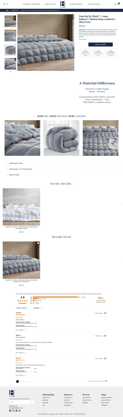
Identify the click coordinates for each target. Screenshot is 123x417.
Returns (45, 400)
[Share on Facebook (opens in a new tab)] (21, 330)
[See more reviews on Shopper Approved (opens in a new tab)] (25, 330)
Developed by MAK (53, 414)
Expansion (67, 405)
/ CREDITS (61, 414)
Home (7, 10)
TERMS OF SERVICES (80, 414)
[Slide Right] (122, 204)
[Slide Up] (10, 13)
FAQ (43, 405)
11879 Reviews (24, 303)
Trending (104, 405)
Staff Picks (105, 402)
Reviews (85, 402)
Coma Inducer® (50, 4)
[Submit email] (31, 402)
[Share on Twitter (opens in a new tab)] (23, 330)
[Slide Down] (10, 71)
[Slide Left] (1, 204)
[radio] (61, 298)
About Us (67, 400)
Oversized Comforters (31, 4)
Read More (81, 36)
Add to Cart (100, 45)
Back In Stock (105, 400)
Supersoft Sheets (76, 4)
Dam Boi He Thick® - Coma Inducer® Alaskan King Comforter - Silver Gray (40, 10)
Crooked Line (68, 402)
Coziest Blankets (93, 4)
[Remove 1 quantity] (80, 44)
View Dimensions (82, 39)
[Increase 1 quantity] (86, 44)
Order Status (86, 400)
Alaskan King (14, 10)
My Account (86, 397)
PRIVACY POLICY (69, 414)
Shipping (45, 402)
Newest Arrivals (106, 397)
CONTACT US (46, 397)
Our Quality (68, 397)
